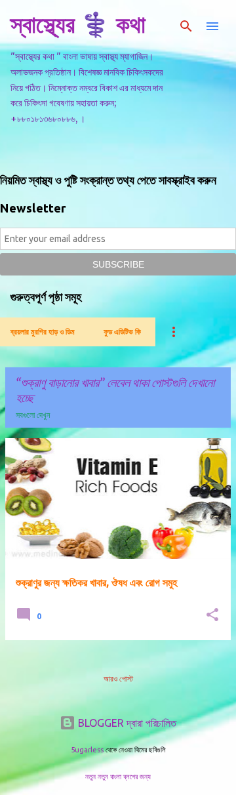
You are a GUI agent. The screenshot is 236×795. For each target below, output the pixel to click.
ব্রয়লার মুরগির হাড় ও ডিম (42, 331)
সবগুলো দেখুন (33, 415)
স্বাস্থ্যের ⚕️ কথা (78, 23)
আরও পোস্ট (118, 678)
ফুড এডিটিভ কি (122, 331)
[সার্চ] (186, 26)
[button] (212, 615)
